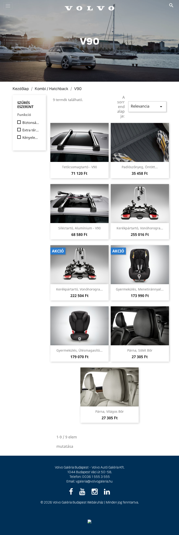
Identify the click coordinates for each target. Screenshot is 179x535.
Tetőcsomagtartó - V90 (79, 167)
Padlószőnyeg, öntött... (140, 167)
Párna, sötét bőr (139, 350)
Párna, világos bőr (109, 411)
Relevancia (147, 106)
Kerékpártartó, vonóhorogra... (140, 228)
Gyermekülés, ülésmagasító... (79, 350)
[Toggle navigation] (7, 5)
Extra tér (30, 130)
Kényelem (30, 137)
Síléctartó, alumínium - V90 (79, 228)
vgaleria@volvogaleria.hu (94, 481)
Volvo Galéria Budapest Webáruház (78, 502)
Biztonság (30, 122)
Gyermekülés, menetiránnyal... (140, 289)
